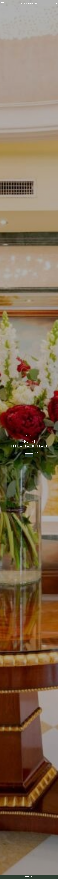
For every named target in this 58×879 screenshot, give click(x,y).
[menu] (2, 3)
